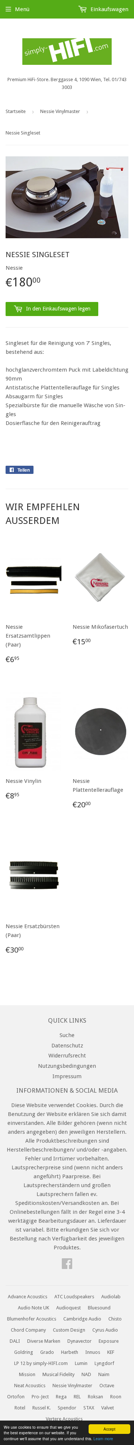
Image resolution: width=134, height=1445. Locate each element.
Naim (103, 1374)
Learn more (103, 1438)
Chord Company (28, 1330)
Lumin (81, 1363)
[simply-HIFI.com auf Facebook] (67, 1266)
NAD (86, 1374)
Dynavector (79, 1341)
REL (77, 1396)
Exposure (109, 1341)
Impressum (67, 1076)
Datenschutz (67, 1045)
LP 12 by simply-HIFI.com (41, 1363)
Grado (47, 1352)
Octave (106, 1385)
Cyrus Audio (105, 1330)
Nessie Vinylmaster (60, 111)
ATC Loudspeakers (74, 1296)
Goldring (23, 1352)
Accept (109, 1429)
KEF (110, 1352)
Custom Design (69, 1330)
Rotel (20, 1408)
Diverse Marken (43, 1341)
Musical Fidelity (58, 1374)
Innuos (92, 1352)
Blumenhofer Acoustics (31, 1319)
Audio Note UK (33, 1308)
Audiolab (111, 1296)
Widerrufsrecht (67, 1055)
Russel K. (41, 1408)
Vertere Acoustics (64, 1419)
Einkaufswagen (108, 9)
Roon (115, 1396)
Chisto (115, 1319)
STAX (88, 1408)
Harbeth (69, 1352)
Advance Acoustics (27, 1296)
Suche (67, 1035)
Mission (27, 1374)
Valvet (107, 1408)
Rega (61, 1396)
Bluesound (99, 1308)
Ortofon (16, 1396)
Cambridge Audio (82, 1319)
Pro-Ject (40, 1396)
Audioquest (68, 1308)
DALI (15, 1341)
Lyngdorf (104, 1363)
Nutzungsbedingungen (67, 1066)
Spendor (67, 1408)
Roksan (95, 1396)
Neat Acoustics (29, 1385)
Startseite (16, 111)
